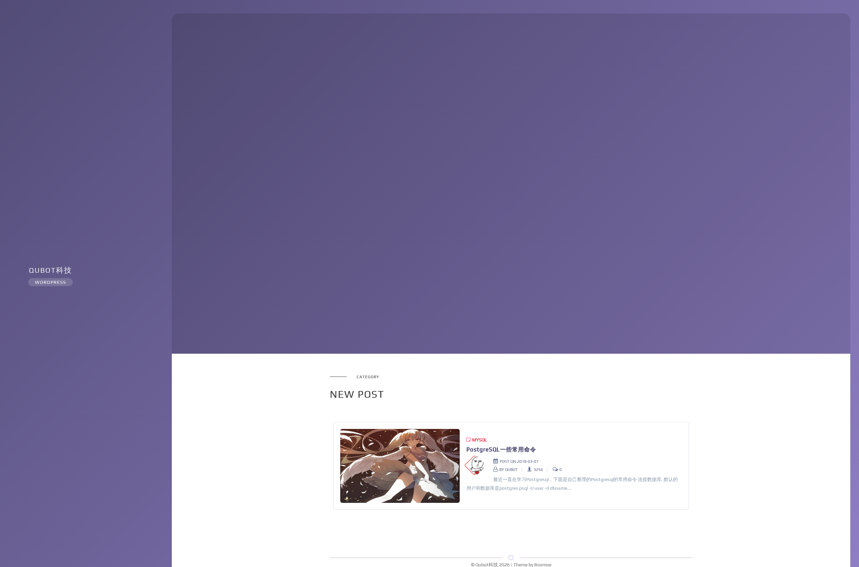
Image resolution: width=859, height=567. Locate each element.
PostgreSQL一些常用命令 (501, 449)
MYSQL (479, 439)
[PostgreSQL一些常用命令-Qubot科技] (400, 466)
